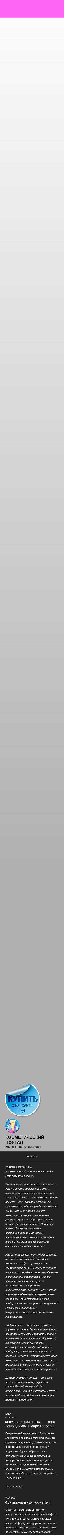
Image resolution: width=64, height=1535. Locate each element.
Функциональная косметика (27, 1502)
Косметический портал (24, 1139)
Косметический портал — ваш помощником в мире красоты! (30, 1423)
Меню (34, 1156)
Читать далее (13, 1486)
